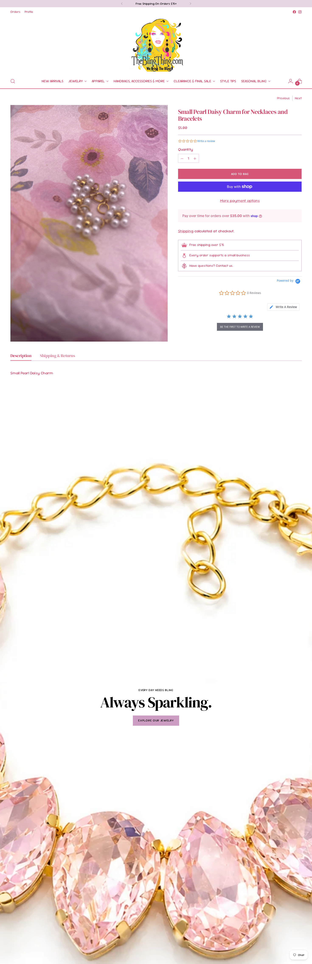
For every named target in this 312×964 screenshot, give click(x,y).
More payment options (240, 200)
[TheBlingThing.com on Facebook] (294, 12)
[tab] (283, 307)
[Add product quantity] (195, 158)
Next (298, 98)
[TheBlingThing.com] (156, 44)
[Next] (190, 3)
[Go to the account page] (290, 81)
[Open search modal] (12, 81)
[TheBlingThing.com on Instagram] (300, 12)
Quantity (185, 149)
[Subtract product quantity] (182, 158)
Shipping (185, 231)
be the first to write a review (240, 327)
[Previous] (121, 3)
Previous (283, 98)
